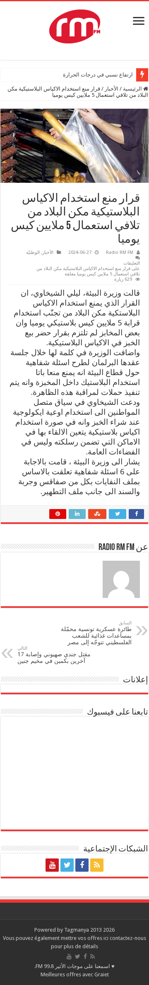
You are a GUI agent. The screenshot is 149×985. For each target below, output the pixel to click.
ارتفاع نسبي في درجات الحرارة (98, 75)
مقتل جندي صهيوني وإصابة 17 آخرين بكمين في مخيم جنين (54, 655)
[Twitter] (67, 865)
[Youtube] (52, 865)
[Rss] (96, 865)
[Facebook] (82, 865)
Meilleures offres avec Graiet (75, 974)
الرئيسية (133, 89)
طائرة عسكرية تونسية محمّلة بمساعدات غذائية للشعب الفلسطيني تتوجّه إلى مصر (96, 633)
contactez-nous (128, 938)
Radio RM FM (119, 252)
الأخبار (111, 89)
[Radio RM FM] (74, 25)
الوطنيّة (33, 252)
